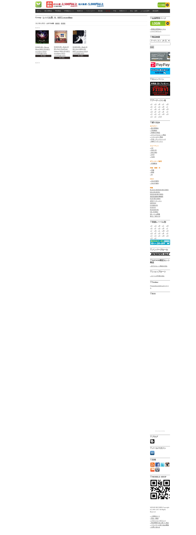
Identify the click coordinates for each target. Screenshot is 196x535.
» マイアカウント (155, 31)
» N (167, 109)
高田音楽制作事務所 (156, 196)
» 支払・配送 (154, 518)
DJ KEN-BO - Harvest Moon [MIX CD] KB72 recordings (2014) (42, 49)
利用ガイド (123, 11)
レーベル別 (48, 17)
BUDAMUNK (154, 210)
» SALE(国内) (154, 181)
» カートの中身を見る (157, 276)
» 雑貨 (152, 172)
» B (159, 104)
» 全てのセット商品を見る (158, 266)
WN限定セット (69, 11)
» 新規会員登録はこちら (158, 29)
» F (155, 106)
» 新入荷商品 (154, 128)
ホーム (39, 11)
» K (155, 109)
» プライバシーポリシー (158, 520)
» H (163, 106)
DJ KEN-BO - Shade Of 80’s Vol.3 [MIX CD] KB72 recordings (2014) (80, 49)
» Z (155, 116)
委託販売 (155, 11)
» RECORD (153, 152)
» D (167, 104)
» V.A (160, 116)
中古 (114, 11)
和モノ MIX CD (155, 216)
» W (163, 114)
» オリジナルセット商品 (158, 135)
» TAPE (152, 157)
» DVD (152, 154)
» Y (151, 116)
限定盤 (100, 11)
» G (159, 106)
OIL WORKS (154, 212)
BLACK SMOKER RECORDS (159, 190)
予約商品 (58, 11)
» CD (151, 148)
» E (151, 106)
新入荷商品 (48, 11)
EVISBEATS (154, 205)
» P (155, 111)
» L (159, 109)
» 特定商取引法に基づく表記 (159, 523)
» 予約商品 (153, 130)
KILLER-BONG (155, 192)
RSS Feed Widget (160, 431)
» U (155, 114)
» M (163, 109)
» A (155, 104)
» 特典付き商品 (155, 132)
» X (167, 114)
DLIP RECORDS (155, 198)
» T (151, 114)
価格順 (57, 23)
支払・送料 (133, 11)
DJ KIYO (153, 207)
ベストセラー (90, 11)
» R (163, 111)
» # (151, 104)
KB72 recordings (65, 17)
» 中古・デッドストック (158, 139)
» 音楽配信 (153, 163)
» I (167, 106)
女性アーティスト (156, 201)
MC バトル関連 (155, 214)
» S (167, 111)
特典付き (80, 11)
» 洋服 (152, 170)
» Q (159, 111)
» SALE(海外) (154, 183)
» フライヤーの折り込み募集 (159, 525)
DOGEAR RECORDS (156, 194)
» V (159, 114)
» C (163, 104)
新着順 (63, 23)
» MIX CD (153, 150)
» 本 (151, 174)
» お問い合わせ (155, 527)
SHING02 (153, 203)
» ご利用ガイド (155, 516)
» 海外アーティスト (156, 141)
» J (151, 109)
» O (151, 111)
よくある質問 (145, 11)
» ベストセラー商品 (156, 137)
